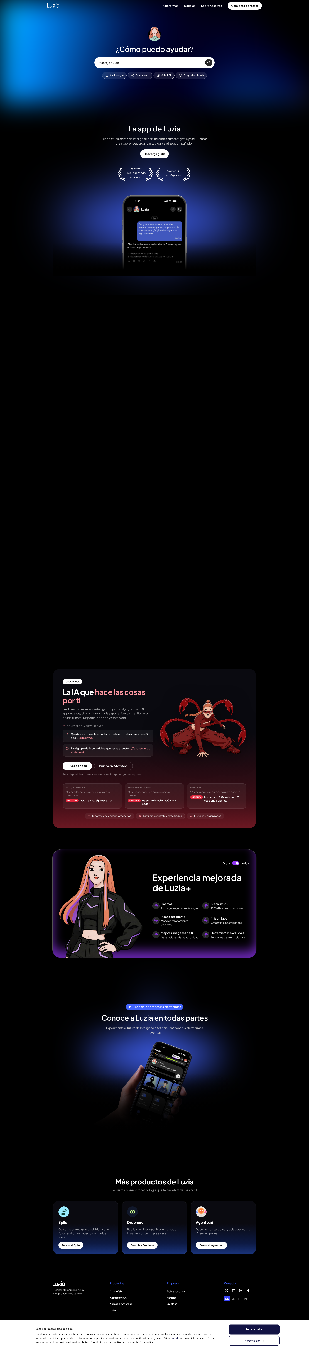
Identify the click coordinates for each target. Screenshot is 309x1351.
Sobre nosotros (211, 6)
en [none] (233, 1299)
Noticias (189, 6)
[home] (53, 5)
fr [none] (239, 1299)
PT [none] (245, 1299)
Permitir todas (254, 1329)
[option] (233, 1298)
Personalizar (252, 1340)
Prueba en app (77, 765)
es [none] (227, 1299)
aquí (175, 1338)
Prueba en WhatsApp (113, 766)
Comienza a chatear (244, 6)
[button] (170, 5)
